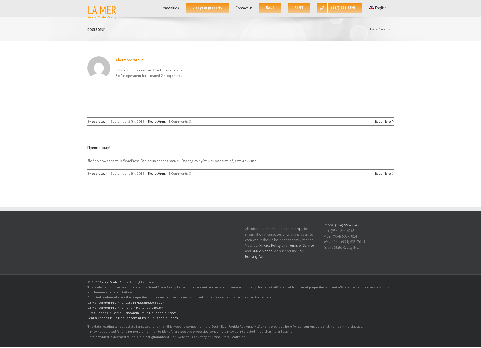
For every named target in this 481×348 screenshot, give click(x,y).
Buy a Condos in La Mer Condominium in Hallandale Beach (132, 313)
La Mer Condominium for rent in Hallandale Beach (125, 307)
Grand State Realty (114, 282)
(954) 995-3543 (347, 225)
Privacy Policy (270, 245)
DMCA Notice (262, 251)
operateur (99, 121)
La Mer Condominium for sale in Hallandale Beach (125, 302)
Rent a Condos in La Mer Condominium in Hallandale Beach (132, 318)
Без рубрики (158, 121)
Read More (383, 121)
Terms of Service (301, 245)
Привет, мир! (98, 147)
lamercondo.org (287, 228)
